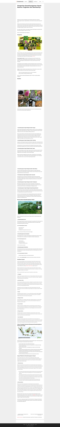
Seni (26, 424)
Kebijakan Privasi (32, 424)
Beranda (18, 417)
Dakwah (26, 1)
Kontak (36, 424)
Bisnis (40, 1)
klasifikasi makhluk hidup (29, 265)
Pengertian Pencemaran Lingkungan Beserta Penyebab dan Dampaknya (22, 414)
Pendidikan (35, 1)
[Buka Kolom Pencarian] (43, 1)
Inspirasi (30, 1)
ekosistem (33, 56)
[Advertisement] (30, 14)
